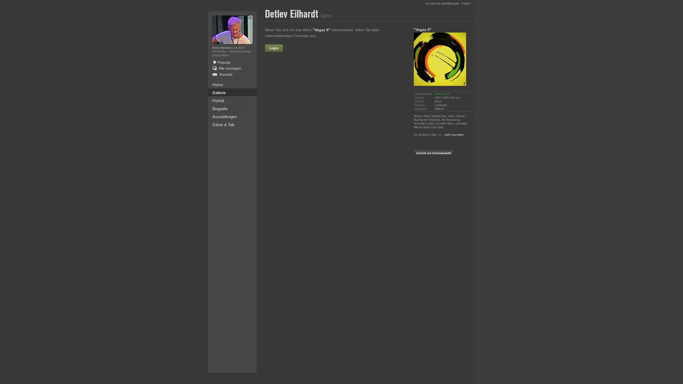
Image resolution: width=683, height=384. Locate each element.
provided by (442, 3)
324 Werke (219, 51)
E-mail (296, 82)
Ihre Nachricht (289, 94)
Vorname (314, 48)
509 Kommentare (240, 51)
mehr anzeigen (454, 134)
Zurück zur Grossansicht (433, 153)
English (466, 3)
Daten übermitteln (336, 153)
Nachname (292, 71)
